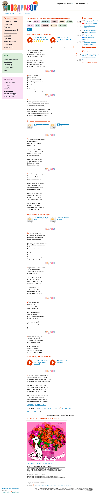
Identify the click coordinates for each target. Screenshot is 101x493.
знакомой (30, 25)
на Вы (37, 25)
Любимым (7, 36)
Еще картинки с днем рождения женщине (39, 463)
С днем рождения (10, 21)
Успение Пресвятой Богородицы (88, 26)
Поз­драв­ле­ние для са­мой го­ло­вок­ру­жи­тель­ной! (41, 362)
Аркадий (96, 54)
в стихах (67, 47)
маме (65, 485)
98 (56, 408)
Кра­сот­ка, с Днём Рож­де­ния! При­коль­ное (64, 39)
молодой (36, 21)
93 (42, 408)
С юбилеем (8, 24)
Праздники (8, 39)
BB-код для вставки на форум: (36, 475)
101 (66, 408)
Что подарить (9, 96)
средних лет (45, 21)
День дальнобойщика (90, 32)
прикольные (62, 25)
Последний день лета (90, 42)
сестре (55, 485)
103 (28, 411)
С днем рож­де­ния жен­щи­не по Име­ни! (41, 38)
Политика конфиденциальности (10, 488)
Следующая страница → (36, 405)
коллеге (62, 21)
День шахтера (88, 35)
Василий (84, 55)
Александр (85, 54)
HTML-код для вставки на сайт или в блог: (39, 466)
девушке (49, 485)
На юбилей (8, 62)
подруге (69, 21)
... (40, 408)
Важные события (10, 33)
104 (32, 411)
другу (69, 485)
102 (70, 408)
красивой (54, 21)
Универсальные (10, 41)
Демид (84, 60)
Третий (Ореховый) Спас (91, 30)
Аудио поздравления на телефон (39, 34)
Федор (94, 57)
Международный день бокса (92, 21)
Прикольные (8, 68)
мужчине (37, 485)
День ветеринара (89, 44)
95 (48, 408)
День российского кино (90, 23)
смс (58, 47)
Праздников (8, 91)
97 (53, 408)
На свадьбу (8, 27)
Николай (89, 57)
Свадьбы (7, 88)
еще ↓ (29, 29)
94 (45, 408)
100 (63, 408)
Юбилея (7, 85)
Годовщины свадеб (11, 30)
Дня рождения (9, 82)
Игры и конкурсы (10, 94)
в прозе (62, 47)
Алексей (91, 54)
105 (35, 411)
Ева (95, 55)
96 (50, 408)
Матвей (84, 57)
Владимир (90, 55)
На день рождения (11, 59)
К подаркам (8, 47)
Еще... (6, 70)
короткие (54, 25)
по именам (45, 25)
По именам (8, 44)
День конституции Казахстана (88, 38)
